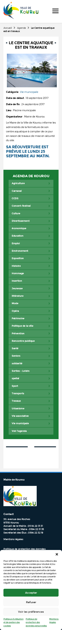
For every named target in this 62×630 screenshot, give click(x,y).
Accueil (7, 28)
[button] (57, 554)
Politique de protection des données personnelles (36, 622)
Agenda (21, 28)
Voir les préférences (31, 611)
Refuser (31, 602)
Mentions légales (13, 539)
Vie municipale (29, 92)
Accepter (31, 592)
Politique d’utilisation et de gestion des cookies (13, 622)
